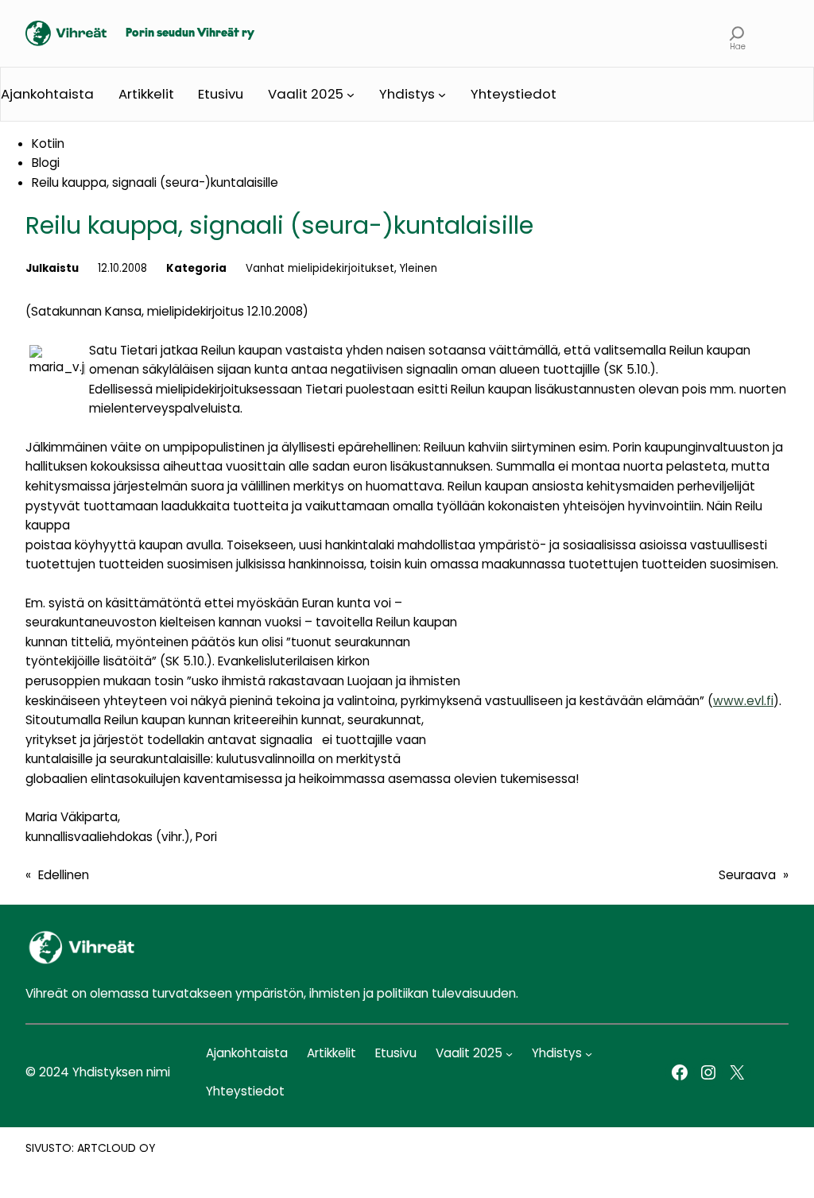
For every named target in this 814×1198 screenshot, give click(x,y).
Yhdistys (407, 93)
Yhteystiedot (513, 93)
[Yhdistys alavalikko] (442, 95)
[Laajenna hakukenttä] (737, 33)
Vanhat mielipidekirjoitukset (320, 268)
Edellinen (63, 875)
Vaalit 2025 (305, 93)
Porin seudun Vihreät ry (190, 33)
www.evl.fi (743, 700)
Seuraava (747, 875)
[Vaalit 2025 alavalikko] (351, 95)
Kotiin (48, 143)
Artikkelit (146, 93)
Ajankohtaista (47, 93)
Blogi (46, 162)
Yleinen (418, 268)
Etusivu (220, 93)
